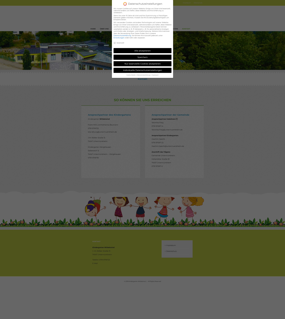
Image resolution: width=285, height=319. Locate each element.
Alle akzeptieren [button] (142, 51)
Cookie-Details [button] (131, 75)
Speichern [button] (142, 57)
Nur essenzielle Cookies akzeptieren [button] (142, 64)
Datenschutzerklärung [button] (144, 75)
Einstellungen (119, 38)
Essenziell (120, 43)
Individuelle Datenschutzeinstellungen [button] (142, 70)
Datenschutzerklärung (122, 35)
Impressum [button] (155, 75)
